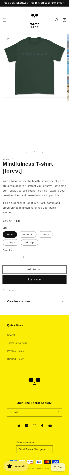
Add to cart (34, 269)
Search (11, 334)
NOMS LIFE (30, 468)
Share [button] (10, 290)
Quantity (7, 250)
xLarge (10, 242)
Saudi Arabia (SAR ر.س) (32, 449)
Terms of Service (17, 342)
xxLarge (29, 242)
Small (9, 234)
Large (45, 234)
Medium (28, 234)
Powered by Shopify (42, 468)
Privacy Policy (15, 350)
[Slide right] (43, 152)
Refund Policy (15, 358)
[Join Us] (58, 412)
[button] (4, 20)
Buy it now (34, 279)
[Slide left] (26, 152)
